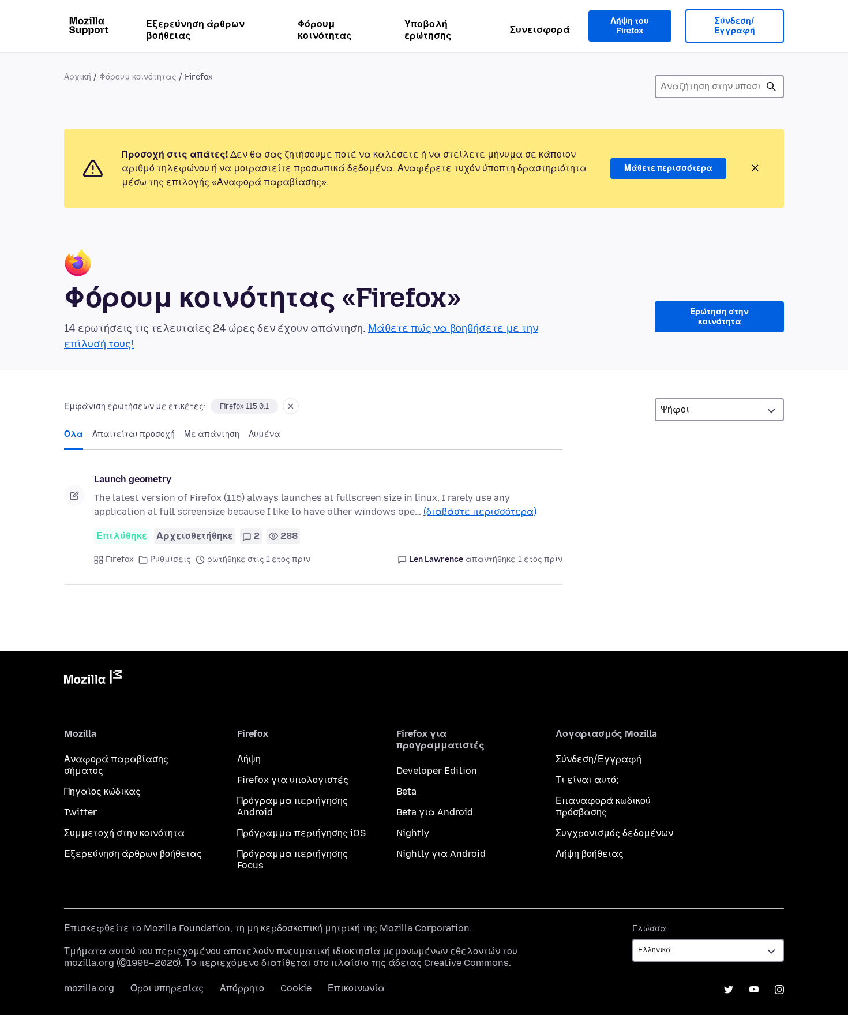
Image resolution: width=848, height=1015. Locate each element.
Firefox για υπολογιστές (292, 779)
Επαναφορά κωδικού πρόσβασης (603, 806)
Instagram (779, 989)
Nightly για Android (441, 853)
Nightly (412, 832)
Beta (406, 791)
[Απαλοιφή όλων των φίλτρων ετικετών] (291, 406)
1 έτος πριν (540, 559)
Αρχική (77, 77)
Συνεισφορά (540, 29)
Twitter (80, 812)
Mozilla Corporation (425, 928)
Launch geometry (132, 479)
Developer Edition (436, 770)
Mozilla (93, 679)
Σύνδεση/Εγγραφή (734, 26)
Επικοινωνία (356, 988)
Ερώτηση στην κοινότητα (719, 317)
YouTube (754, 989)
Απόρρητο (242, 988)
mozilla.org (89, 988)
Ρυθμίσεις (170, 559)
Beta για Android (434, 812)
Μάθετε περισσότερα (668, 168)
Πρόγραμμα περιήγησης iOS (301, 832)
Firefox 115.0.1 (244, 406)
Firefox (120, 559)
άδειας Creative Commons (448, 962)
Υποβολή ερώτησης (428, 29)
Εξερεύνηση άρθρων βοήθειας (195, 29)
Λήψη (249, 759)
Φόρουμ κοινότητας (325, 29)
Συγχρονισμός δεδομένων (614, 832)
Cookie (296, 988)
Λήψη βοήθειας (590, 853)
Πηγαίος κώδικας (102, 791)
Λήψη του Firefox (629, 26)
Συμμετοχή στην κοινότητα (124, 832)
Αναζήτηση (771, 86)
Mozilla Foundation (187, 928)
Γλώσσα (649, 929)
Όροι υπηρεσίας (167, 988)
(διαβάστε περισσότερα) (479, 511)
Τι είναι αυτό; (587, 779)
